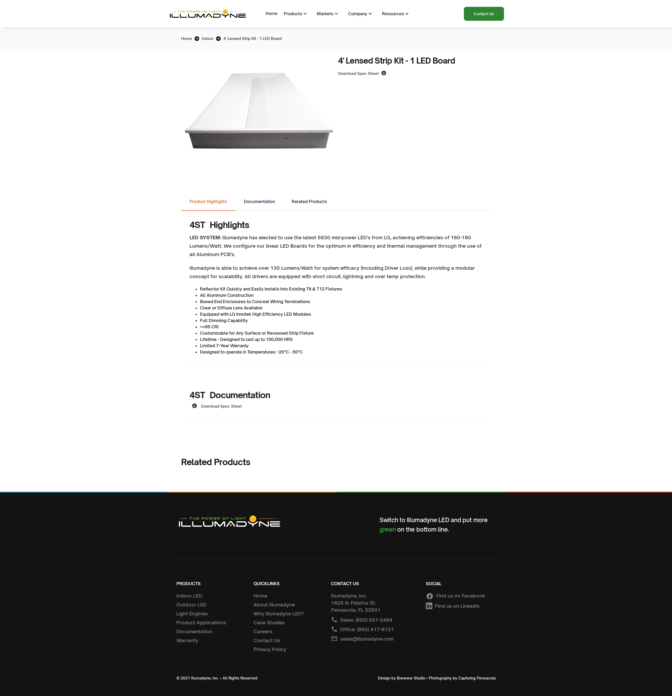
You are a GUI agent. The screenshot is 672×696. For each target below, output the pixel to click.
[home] (207, 13)
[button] (294, 13)
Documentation (194, 631)
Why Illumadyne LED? (279, 613)
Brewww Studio (411, 678)
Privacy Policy (270, 649)
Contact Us (484, 14)
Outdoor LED (191, 604)
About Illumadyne (274, 604)
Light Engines (192, 613)
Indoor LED (189, 596)
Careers (263, 631)
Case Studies (269, 622)
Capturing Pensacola (477, 678)
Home (271, 13)
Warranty (187, 640)
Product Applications (201, 622)
